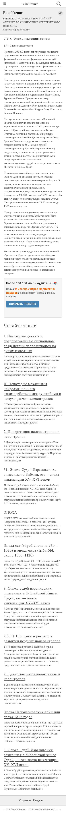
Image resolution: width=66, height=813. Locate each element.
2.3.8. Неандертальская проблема (44, 809)
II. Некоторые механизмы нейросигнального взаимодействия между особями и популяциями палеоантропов (32, 391)
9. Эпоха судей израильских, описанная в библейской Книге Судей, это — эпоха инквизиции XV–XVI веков (30, 595)
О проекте (25, 800)
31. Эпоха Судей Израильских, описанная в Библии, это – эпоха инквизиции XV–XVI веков (31, 474)
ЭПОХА (10, 512)
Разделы (38, 800)
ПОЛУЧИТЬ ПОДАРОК (22, 304)
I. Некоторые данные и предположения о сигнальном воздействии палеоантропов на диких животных (30, 343)
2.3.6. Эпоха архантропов (17, 809)
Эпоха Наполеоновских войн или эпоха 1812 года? (32, 714)
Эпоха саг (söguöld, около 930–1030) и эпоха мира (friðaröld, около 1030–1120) (30, 550)
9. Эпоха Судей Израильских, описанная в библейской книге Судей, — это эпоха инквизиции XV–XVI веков (31, 757)
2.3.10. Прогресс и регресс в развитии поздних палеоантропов (32, 638)
